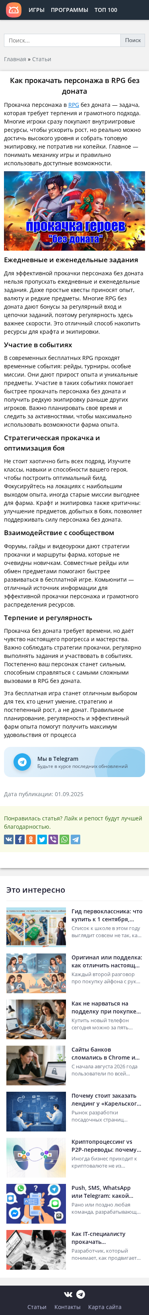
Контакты (67, 1307)
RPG (73, 104)
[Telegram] (75, 839)
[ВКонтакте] (9, 839)
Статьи (41, 59)
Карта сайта (105, 1307)
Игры (37, 10)
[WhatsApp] (64, 839)
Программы (69, 10)
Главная (15, 59)
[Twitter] (42, 839)
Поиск (133, 40)
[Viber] (53, 839)
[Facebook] (20, 839)
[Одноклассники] (31, 839)
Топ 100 (106, 10)
